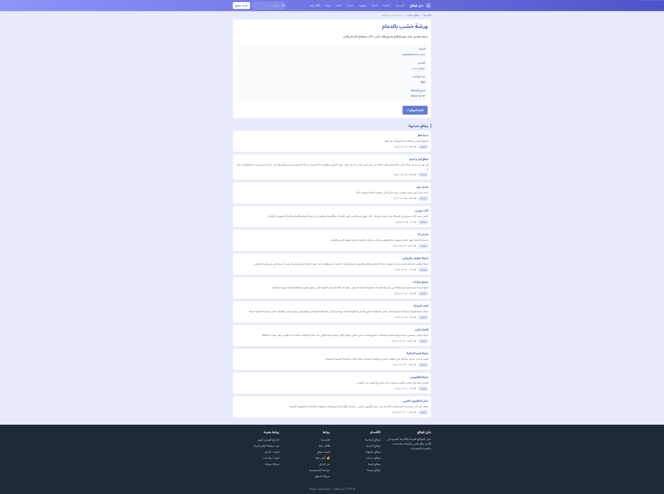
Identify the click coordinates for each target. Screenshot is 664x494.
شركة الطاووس (419, 377)
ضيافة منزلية (272, 464)
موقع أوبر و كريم (418, 159)
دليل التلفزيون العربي (415, 400)
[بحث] (282, 5)
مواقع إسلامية (373, 439)
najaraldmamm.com (413, 54)
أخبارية (374, 5)
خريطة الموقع (322, 476)
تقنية (338, 5)
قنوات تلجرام (272, 451)
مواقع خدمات (413, 15)
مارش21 (423, 234)
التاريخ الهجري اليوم (268, 439)
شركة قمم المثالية (417, 353)
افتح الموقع (416, 110)
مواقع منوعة (374, 470)
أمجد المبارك (420, 305)
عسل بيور (422, 186)
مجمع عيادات (420, 281)
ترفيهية (362, 5)
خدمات (350, 5)
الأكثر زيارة (315, 5)
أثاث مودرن (421, 210)
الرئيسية (400, 5)
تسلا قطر (422, 135)
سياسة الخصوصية (319, 470)
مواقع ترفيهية (373, 451)
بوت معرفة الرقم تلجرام (266, 445)
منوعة (328, 5)
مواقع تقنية (374, 464)
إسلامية (387, 5)
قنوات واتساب (271, 457)
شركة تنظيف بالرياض (415, 258)
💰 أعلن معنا (322, 457)
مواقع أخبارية (373, 445)
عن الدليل (324, 464)
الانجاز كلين (421, 329)
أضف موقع (241, 5)
